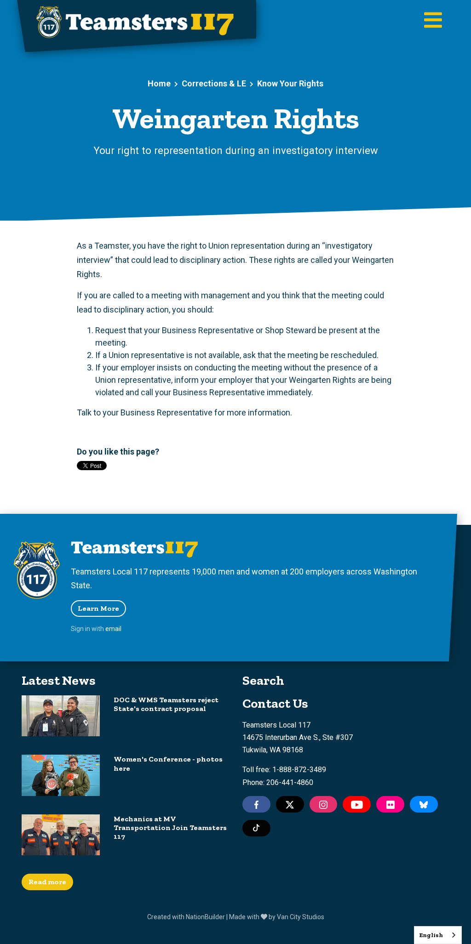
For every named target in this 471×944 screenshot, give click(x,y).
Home (159, 83)
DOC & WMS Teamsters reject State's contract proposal (166, 704)
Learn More (98, 608)
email (113, 628)
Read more (47, 881)
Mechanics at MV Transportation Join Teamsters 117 (170, 827)
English (431, 935)
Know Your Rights (290, 83)
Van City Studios (300, 917)
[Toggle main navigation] (433, 21)
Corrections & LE (214, 83)
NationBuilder (205, 917)
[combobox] (438, 935)
